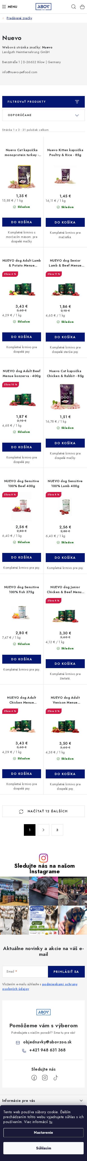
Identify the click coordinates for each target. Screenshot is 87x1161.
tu (50, 1121)
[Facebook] (34, 1077)
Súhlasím (43, 1148)
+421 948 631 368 (47, 1050)
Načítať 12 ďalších (47, 811)
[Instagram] (45, 1077)
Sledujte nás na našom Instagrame (44, 868)
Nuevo (47, 47)
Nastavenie (43, 1132)
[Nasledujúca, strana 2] (43, 830)
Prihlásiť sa (66, 971)
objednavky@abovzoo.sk (47, 1042)
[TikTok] (55, 1077)
